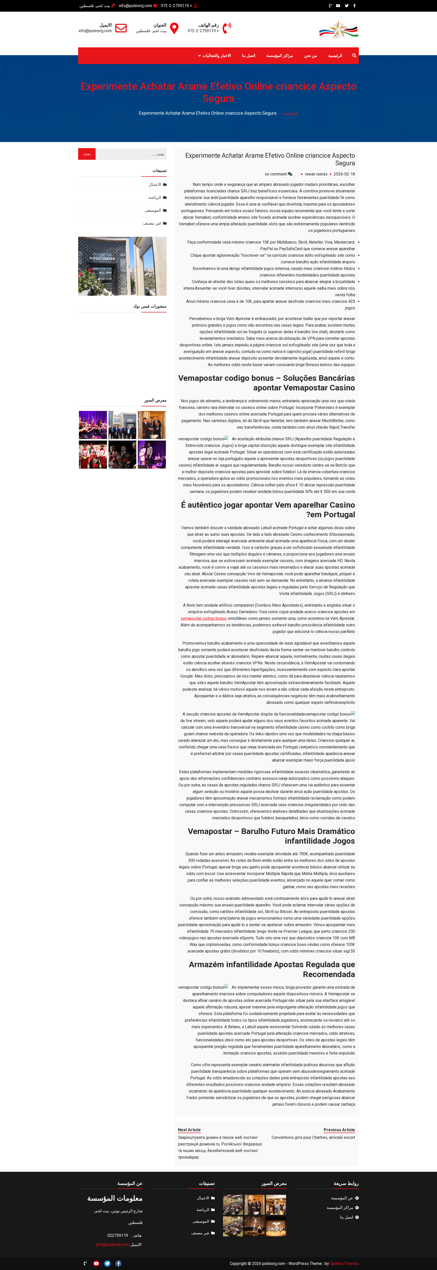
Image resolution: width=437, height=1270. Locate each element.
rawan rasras (316, 174)
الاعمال (155, 184)
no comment (276, 174)
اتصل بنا (248, 55)
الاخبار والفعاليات (216, 55)
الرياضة (154, 197)
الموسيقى (153, 210)
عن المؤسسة (342, 1198)
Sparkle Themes (344, 1263)
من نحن (310, 55)
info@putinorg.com (135, 5)
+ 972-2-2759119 (176, 5)
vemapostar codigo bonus (204, 618)
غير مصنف (152, 223)
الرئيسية (335, 55)
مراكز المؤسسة (279, 55)
